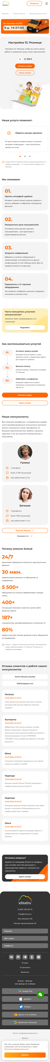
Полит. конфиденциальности (25, 1033)
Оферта (25, 1038)
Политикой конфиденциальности (16, 1049)
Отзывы (25, 963)
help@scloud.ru (25, 914)
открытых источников (13, 649)
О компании (25, 967)
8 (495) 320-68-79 (25, 909)
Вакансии (25, 972)
